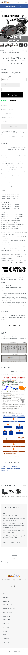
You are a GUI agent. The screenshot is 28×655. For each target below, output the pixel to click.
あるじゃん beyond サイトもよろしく (11, 542)
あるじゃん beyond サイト (9, 616)
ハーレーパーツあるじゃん (5, 649)
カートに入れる (13, 95)
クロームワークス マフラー (5, 11)
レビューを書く (13, 325)
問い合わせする (14, 126)
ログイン (5, 634)
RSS (4, 623)
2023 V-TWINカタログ (6, 470)
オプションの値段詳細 (6, 113)
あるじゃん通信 (6, 619)
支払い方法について (7, 604)
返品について (4, 105)
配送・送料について (7, 597)
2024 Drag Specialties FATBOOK (9, 467)
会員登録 (5, 631)
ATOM (7, 623)
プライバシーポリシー (8, 612)
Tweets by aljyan (5, 562)
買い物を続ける (4, 121)
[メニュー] (26, 2)
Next (26, 28)
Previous (1, 28)
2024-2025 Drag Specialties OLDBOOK (10, 468)
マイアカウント (6, 627)
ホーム (2, 9)
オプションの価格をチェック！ (10, 85)
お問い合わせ (6, 642)
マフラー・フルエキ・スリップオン (11, 9)
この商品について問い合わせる (8, 117)
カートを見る (6, 638)
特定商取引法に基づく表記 (7, 109)
